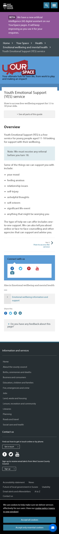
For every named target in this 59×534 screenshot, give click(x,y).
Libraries (7, 409)
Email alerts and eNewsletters (17, 491)
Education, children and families (18, 382)
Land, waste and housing (15, 398)
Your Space (22, 43)
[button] (54, 5)
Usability (46, 487)
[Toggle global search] (47, 5)
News (31, 482)
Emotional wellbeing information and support (30, 299)
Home (6, 43)
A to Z (37, 491)
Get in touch (9, 447)
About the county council (15, 367)
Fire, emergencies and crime (16, 388)
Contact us (8, 496)
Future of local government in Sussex (20, 487)
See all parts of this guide (30, 114)
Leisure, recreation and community (19, 403)
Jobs (5, 393)
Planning (7, 414)
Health (39, 43)
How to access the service (42, 244)
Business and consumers (14, 377)
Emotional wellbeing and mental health (25, 47)
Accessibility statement (14, 482)
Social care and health (13, 424)
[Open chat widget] (53, 528)
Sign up (7, 469)
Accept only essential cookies (29, 527)
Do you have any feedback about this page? (28, 325)
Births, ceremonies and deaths (17, 372)
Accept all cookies (29, 520)
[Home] (8, 7)
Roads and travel (11, 419)
